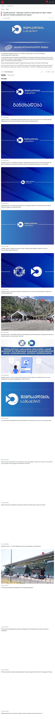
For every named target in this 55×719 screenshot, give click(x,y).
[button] (3, 6)
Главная (3, 9)
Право (3, 75)
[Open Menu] (53, 2)
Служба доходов (10, 75)
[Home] (2, 2)
